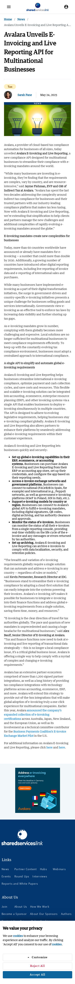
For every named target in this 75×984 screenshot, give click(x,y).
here (49, 747)
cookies (18, 935)
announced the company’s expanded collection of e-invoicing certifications (33, 714)
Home (8, 19)
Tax (10, 86)
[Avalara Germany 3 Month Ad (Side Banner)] (37, 790)
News (21, 19)
